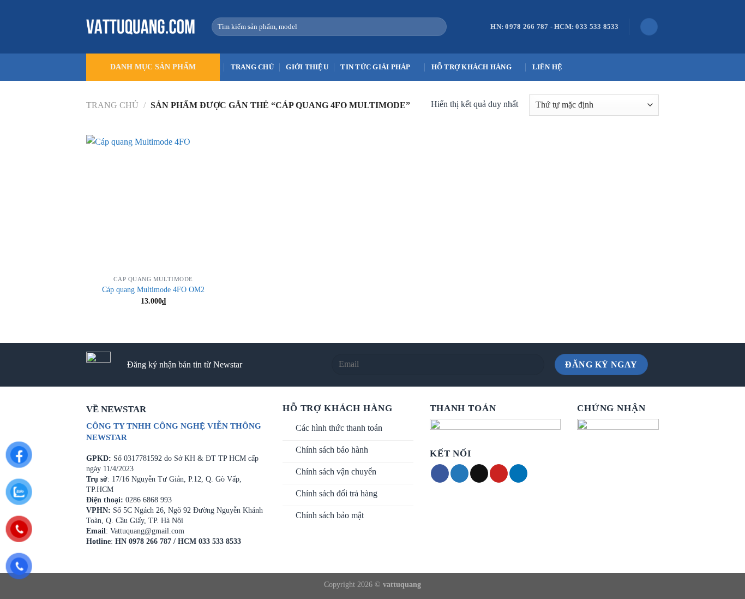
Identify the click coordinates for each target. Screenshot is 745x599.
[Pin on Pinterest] (499, 473)
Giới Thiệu (307, 67)
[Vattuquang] (140, 26)
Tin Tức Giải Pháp (375, 67)
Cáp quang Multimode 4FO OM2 (153, 289)
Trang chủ (252, 67)
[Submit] (436, 26)
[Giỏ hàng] (649, 27)
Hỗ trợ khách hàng (471, 67)
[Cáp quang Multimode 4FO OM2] (153, 202)
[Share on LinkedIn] (518, 473)
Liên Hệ (547, 67)
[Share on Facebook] (440, 473)
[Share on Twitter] (459, 473)
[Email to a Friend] (479, 473)
